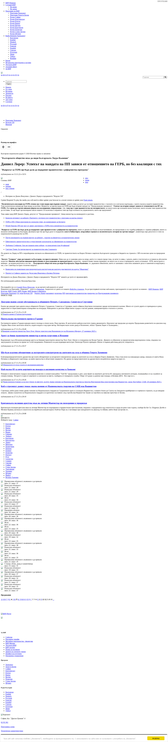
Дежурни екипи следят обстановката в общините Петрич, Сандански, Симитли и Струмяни (46, 302)
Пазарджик (9, 446)
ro (18, 75)
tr (16, 75)
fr (7, 75)
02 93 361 (4, 722)
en (2, 75)
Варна (7, 428)
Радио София (15, 17)
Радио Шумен (15, 34)
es (9, 75)
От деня (20, 293)
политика (58, 293)
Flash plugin (88, 200)
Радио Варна (15, 23)
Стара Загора (10, 467)
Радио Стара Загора (17, 32)
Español (13, 48)
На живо (13, 7)
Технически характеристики (12, 731)
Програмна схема (8, 727)
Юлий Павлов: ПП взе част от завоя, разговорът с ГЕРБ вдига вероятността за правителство (41, 226)
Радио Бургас (15, 21)
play (86, 178)
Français (13, 46)
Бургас (8, 426)
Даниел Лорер (39, 293)
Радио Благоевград (17, 19)
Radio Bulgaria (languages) (15, 36)
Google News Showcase (26, 287)
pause (87, 180)
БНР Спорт (12, 291)
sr (11, 75)
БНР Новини (154, 289)
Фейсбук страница (77, 289)
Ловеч (7, 442)
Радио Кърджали (16, 28)
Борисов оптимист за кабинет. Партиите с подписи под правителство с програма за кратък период (44, 218)
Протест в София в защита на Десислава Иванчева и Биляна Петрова (32, 273)
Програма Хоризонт (18, 13)
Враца (7, 432)
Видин (8, 430)
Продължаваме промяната (108, 293)
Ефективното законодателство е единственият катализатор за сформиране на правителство (41, 242)
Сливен (8, 461)
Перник (8, 449)
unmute (8, 186)
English (13, 40)
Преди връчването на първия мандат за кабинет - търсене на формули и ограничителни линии (42, 238)
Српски (13, 50)
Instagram (40, 289)
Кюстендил (9, 440)
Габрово (8, 434)
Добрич (8, 436)
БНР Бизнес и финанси (37, 291)
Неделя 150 (9, 122)
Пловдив (8, 453)
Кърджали (9, 438)
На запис (13, 9)
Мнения (8, 124)
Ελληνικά (13, 52)
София (8, 465)
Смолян (8, 463)
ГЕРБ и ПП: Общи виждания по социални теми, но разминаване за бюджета (35, 222)
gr (13, 75)
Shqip (12, 54)
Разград (8, 455)
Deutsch (13, 42)
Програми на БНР (12, 11)
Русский (13, 44)
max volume (9, 188)
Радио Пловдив (16, 30)
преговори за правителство (76, 293)
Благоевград (10, 424)
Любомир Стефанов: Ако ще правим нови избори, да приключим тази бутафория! (37, 245)
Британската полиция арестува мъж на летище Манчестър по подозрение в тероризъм (44, 403)
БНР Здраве (22, 291)
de (4, 75)
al (15, 75)
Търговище (9, 469)
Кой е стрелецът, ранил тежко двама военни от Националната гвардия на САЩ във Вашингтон (48, 386)
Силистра (9, 459)
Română (13, 58)
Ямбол (8, 475)
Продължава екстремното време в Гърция (22, 319)
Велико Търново (11, 477)
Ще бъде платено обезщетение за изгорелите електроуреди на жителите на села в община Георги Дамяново (54, 352)
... (53, 599)
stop (86, 182)
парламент (50, 293)
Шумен (8, 473)
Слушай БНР (10, 5)
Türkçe (12, 56)
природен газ (92, 293)
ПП (63, 293)
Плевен (8, 451)
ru (6, 75)
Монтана (8, 444)
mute (7, 184)
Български (14, 38)
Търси (8, 84)
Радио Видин (15, 25)
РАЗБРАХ (155, 738)
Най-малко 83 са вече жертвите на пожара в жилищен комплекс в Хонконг (38, 369)
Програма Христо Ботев (19, 15)
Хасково (8, 471)
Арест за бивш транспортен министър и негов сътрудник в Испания (34, 335)
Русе (7, 457)
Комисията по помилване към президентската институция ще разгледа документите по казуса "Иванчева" (47, 269)
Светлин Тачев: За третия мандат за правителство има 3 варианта (31, 249)
